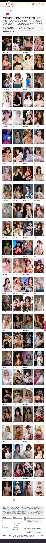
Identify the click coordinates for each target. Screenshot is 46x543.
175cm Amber (15, 200)
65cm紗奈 (36, 423)
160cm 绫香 (15, 219)
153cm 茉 (25, 89)
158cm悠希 (25, 385)
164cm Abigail (15, 89)
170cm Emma (36, 70)
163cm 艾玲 (4, 237)
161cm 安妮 (36, 182)
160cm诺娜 (36, 460)
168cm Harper (36, 126)
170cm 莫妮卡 (26, 330)
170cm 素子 (36, 330)
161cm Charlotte (5, 89)
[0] (45, 322)
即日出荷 (8, 6)
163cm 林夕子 (36, 256)
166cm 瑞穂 (36, 348)
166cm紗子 (15, 423)
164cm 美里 (15, 367)
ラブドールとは (16, 522)
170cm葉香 (36, 404)
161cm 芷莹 (25, 182)
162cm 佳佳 (25, 108)
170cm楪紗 (25, 404)
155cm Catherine (26, 70)
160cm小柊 (15, 385)
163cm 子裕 (36, 274)
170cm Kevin (15, 348)
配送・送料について (32, 535)
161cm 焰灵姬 (36, 478)
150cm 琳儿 (15, 126)
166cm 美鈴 (25, 348)
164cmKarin (15, 460)
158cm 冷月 (15, 182)
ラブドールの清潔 (16, 523)
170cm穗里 (15, 404)
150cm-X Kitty (5, 256)
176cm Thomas (5, 348)
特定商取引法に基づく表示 (22, 535)
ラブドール (9, 20)
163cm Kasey (4, 497)
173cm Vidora (5, 52)
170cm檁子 (4, 423)
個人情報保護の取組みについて (19, 536)
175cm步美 (4, 478)
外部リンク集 (15, 529)
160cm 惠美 (25, 497)
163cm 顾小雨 (36, 163)
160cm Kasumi (5, 219)
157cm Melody (5, 385)
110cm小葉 (4, 441)
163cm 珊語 (15, 274)
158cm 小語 (36, 293)
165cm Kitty (4, 311)
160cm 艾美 (36, 237)
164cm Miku (25, 367)
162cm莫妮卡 (36, 441)
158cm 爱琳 (4, 126)
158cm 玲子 (36, 497)
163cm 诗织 (15, 311)
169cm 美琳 (36, 219)
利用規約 (9, 535)
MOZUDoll (13, 6)
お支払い (14, 535)
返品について (40, 535)
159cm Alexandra (16, 70)
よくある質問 (15, 525)
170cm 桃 (14, 330)
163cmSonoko (5, 460)
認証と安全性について (30, 536)
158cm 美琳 (36, 108)
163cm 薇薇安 (5, 108)
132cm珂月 (25, 460)
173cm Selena (15, 52)
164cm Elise (36, 89)
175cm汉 (25, 441)
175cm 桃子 (36, 311)
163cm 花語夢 (26, 274)
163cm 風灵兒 (5, 274)
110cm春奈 (15, 441)
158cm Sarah (25, 52)
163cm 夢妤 (4, 293)
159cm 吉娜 (25, 293)
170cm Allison (36, 52)
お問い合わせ (15, 527)
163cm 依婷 (15, 237)
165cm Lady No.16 (37, 200)
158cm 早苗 (25, 311)
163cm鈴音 (36, 385)
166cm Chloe (4, 70)
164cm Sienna (5, 200)
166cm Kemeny (37, 367)
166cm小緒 (25, 423)
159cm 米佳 (25, 478)
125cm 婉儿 (25, 126)
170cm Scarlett (26, 200)
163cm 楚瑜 (15, 256)
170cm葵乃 (4, 404)
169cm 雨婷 (25, 219)
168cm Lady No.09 (16, 145)
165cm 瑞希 (4, 367)
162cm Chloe (25, 256)
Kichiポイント (15, 520)
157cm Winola (15, 497)
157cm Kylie (4, 145)
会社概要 (5, 535)
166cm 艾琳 (15, 478)
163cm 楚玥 (25, 145)
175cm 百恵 (4, 330)
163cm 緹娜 (15, 293)
